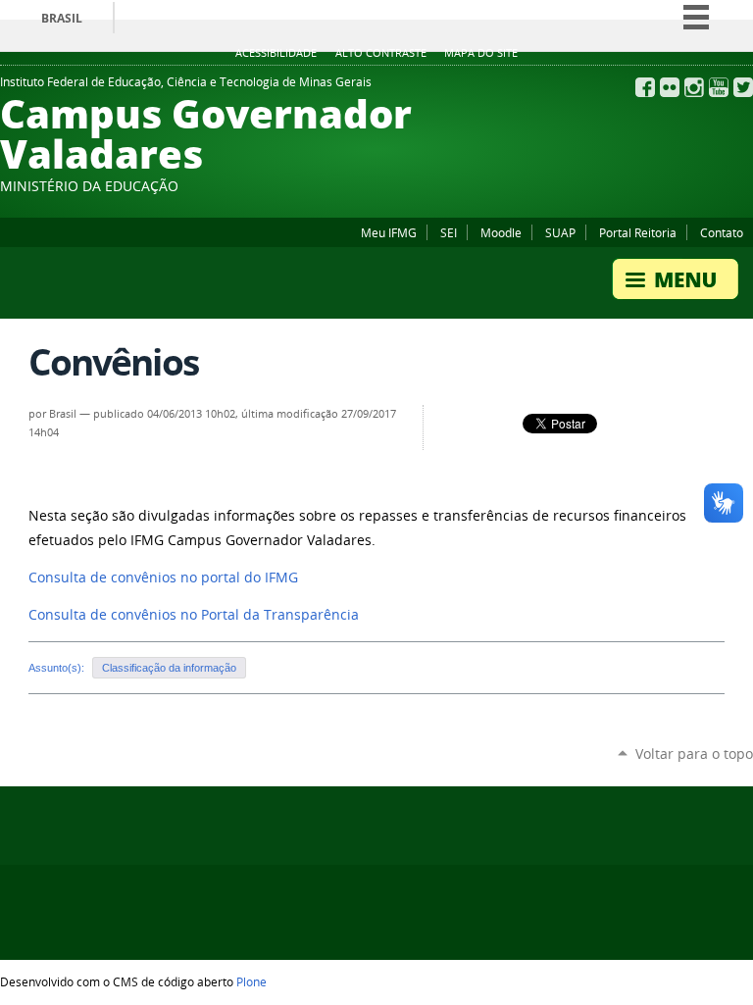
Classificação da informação (169, 668)
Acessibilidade (276, 53)
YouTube (718, 87)
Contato (721, 232)
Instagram (694, 87)
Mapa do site (481, 53)
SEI (448, 232)
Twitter (743, 87)
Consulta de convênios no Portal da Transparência (193, 615)
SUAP (560, 232)
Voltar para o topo (694, 753)
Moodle (501, 232)
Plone (251, 981)
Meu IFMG (389, 232)
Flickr (669, 87)
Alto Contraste (381, 53)
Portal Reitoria (638, 232)
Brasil (61, 18)
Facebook (645, 87)
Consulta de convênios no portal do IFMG (163, 577)
